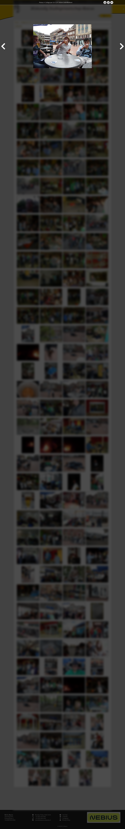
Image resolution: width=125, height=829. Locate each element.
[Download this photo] (105, 2)
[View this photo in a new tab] (108, 2)
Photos (41, 2)
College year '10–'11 (51, 2)
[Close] (111, 2)
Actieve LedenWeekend (65, 2)
